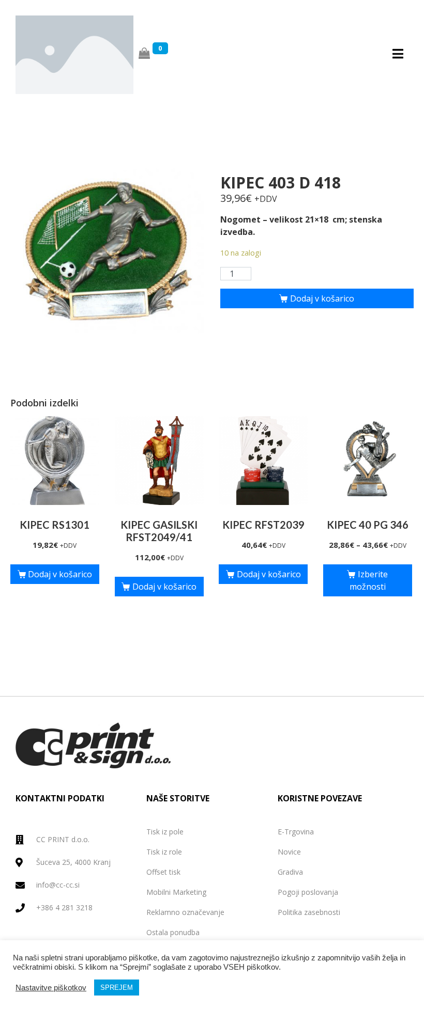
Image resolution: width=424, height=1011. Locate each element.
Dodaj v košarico (322, 298)
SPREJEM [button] (116, 987)
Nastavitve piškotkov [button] (51, 988)
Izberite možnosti (369, 580)
